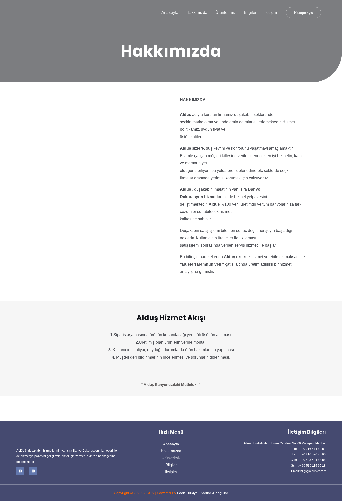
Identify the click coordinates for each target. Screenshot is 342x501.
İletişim (270, 12)
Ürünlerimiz (225, 12)
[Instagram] (33, 471)
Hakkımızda (196, 12)
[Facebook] (20, 471)
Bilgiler (250, 12)
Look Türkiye (187, 493)
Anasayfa (169, 12)
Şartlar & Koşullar (214, 493)
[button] (303, 12)
